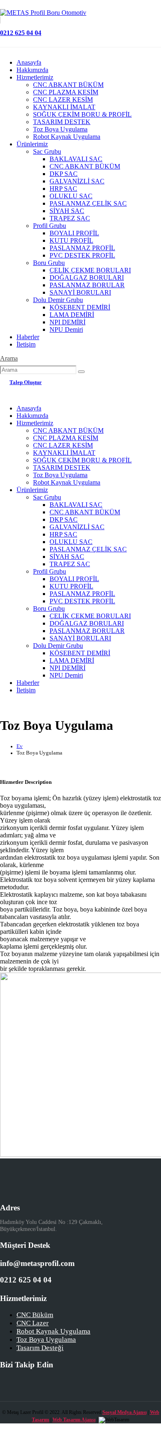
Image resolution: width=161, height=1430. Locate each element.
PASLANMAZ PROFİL (82, 247)
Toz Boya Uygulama (60, 129)
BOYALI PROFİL (74, 233)
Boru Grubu (49, 262)
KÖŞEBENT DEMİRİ (80, 307)
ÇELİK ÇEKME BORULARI (90, 270)
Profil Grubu (49, 225)
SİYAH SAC (67, 210)
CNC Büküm (35, 1315)
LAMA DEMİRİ (72, 314)
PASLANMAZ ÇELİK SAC (88, 203)
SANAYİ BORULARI (80, 292)
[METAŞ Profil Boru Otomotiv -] (43, 12)
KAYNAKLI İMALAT (64, 106)
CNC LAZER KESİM (63, 99)
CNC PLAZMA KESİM (65, 92)
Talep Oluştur (25, 382)
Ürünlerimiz (32, 144)
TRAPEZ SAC (70, 218)
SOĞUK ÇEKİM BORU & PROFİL (82, 114)
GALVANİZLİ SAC (77, 181)
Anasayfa (29, 62)
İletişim (26, 344)
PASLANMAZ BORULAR (87, 284)
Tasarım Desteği (40, 1348)
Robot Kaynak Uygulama (66, 136)
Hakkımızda (32, 69)
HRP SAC (63, 188)
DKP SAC (64, 173)
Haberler (28, 336)
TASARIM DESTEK (61, 121)
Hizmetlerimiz (35, 77)
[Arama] (81, 371)
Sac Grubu (47, 151)
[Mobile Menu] (6, 389)
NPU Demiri (66, 329)
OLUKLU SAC (71, 195)
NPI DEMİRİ (67, 322)
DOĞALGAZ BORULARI (87, 277)
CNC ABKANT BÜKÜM (68, 84)
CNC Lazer (33, 1323)
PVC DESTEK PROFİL (82, 255)
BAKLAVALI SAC (76, 158)
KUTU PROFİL (71, 240)
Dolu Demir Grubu (58, 299)
